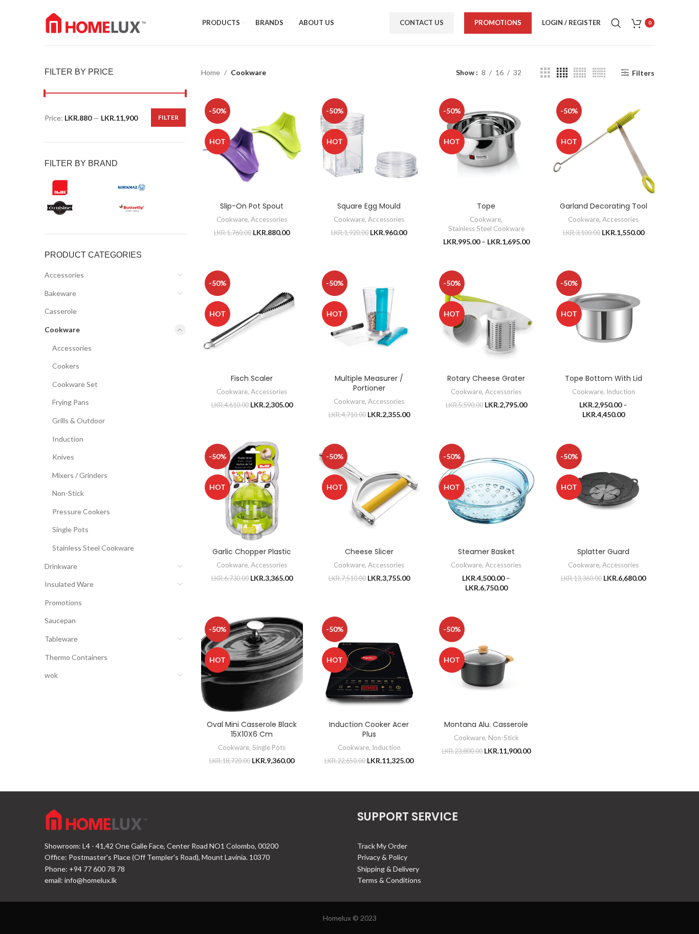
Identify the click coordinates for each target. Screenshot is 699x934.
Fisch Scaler (252, 378)
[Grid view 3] (545, 72)
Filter (168, 117)
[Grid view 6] (599, 72)
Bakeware (60, 293)
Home (210, 72)
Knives (63, 456)
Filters (643, 73)
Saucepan (60, 620)
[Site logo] (96, 21)
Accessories (64, 274)
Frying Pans (70, 402)
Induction (67, 439)
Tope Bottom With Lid (603, 378)
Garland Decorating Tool (603, 206)
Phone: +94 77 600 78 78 (85, 868)
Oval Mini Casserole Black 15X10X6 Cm (252, 729)
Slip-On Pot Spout (251, 206)
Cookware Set (75, 384)
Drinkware (61, 566)
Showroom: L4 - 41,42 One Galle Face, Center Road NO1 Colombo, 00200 (161, 845)
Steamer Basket (486, 551)
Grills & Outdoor (78, 420)
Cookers (65, 365)
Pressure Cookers (81, 511)
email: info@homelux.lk (81, 880)
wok (51, 675)
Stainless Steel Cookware (93, 547)
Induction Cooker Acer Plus (369, 729)
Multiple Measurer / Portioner (369, 383)
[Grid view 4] (562, 72)
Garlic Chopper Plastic (251, 551)
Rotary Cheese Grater (486, 378)
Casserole (61, 311)
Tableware (61, 638)
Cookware (62, 329)
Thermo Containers (76, 657)
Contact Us (422, 22)
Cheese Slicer (369, 551)
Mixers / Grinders (79, 475)
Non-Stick (68, 493)
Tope (486, 206)
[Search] (616, 23)
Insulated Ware (69, 584)
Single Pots (70, 529)
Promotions (497, 22)
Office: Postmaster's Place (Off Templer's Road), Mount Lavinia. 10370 (157, 857)
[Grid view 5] (580, 72)
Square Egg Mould (369, 206)
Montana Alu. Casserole (486, 724)
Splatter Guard (603, 551)
